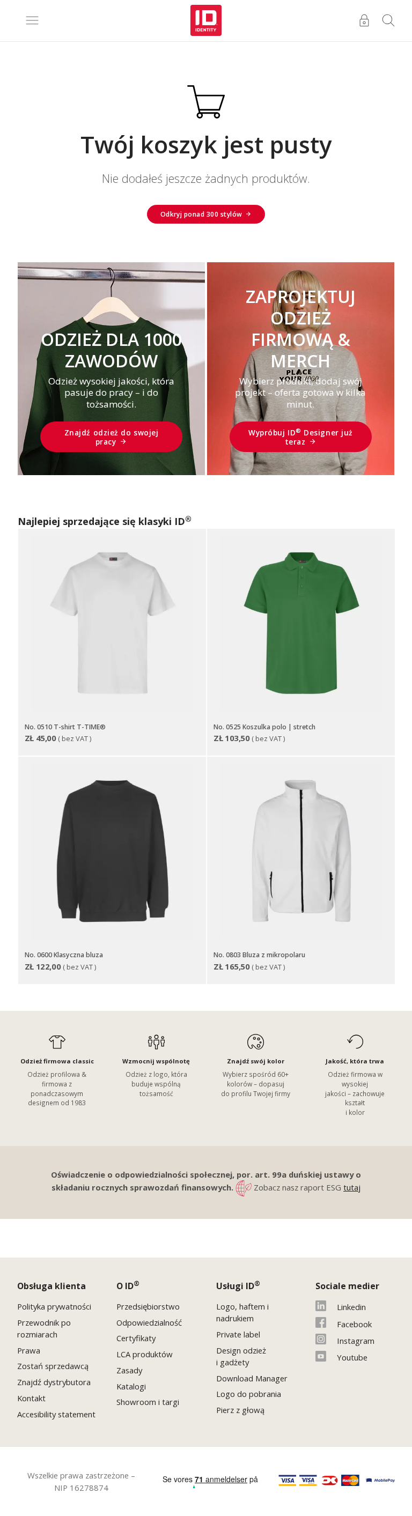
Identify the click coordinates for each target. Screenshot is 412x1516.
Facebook (354, 1324)
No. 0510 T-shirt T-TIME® (65, 726)
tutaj (351, 1187)
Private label (238, 1334)
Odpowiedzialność (149, 1322)
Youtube (352, 1357)
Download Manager (252, 1378)
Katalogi (131, 1386)
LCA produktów (144, 1354)
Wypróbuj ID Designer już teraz (300, 437)
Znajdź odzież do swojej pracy (111, 437)
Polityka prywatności (54, 1306)
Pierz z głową (240, 1409)
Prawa (28, 1350)
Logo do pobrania (248, 1393)
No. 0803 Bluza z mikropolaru (259, 954)
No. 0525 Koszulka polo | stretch (264, 726)
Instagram (355, 1340)
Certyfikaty (136, 1338)
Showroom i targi (147, 1401)
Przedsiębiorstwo (148, 1306)
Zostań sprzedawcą (53, 1365)
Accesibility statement (56, 1414)
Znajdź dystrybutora (54, 1382)
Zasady (129, 1370)
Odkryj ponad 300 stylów (201, 214)
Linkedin (351, 1306)
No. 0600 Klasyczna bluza (64, 954)
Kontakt (31, 1398)
